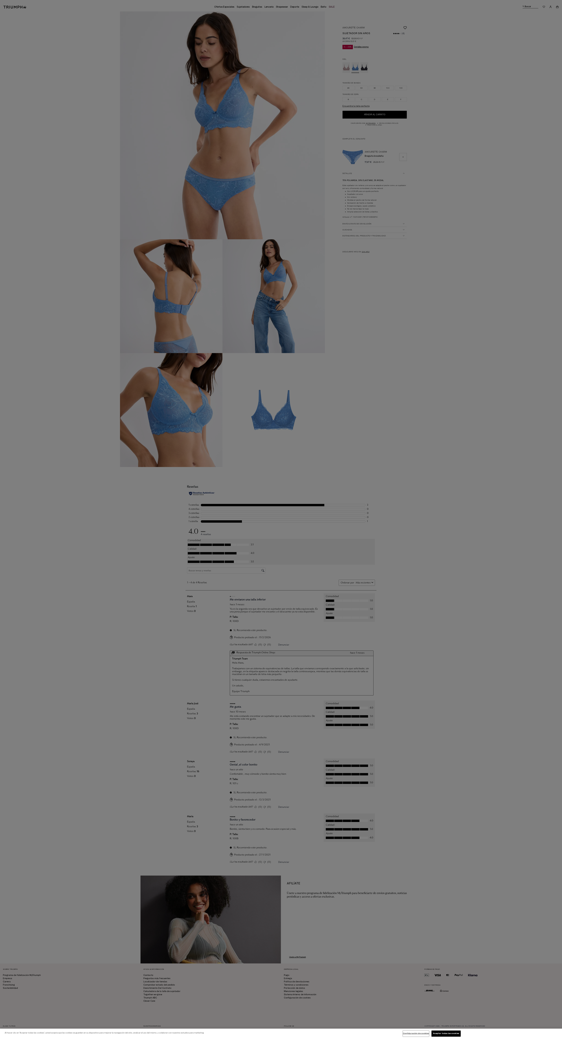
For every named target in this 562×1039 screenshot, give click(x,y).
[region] (281, 1034)
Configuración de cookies (416, 1033)
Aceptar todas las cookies (446, 1033)
